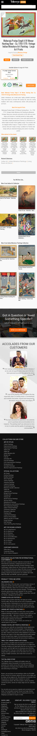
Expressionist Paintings (10, 446)
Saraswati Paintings (9, 486)
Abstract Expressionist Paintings (13, 468)
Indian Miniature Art (9, 453)
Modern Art (7, 455)
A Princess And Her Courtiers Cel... (7, 259)
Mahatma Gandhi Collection (11, 488)
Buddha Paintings (9, 477)
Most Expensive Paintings (11, 506)
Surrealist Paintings (9, 466)
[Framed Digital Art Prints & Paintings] (29, 625)
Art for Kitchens (8, 533)
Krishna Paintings (9, 475)
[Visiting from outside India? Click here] (11, 560)
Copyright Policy (5, 717)
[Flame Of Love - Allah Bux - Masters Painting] (26, 197)
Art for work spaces (9, 544)
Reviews (3, 711)
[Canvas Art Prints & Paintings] (23, 609)
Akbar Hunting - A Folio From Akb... (25, 299)
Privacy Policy (5, 719)
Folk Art (6, 457)
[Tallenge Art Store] (18, 2)
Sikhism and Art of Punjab (11, 518)
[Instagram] (32, 722)
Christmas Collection (10, 509)
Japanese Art (7, 491)
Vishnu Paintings (8, 480)
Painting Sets (7, 513)
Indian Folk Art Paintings (10, 507)
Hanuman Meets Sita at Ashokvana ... (24, 237)
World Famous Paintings (11, 498)
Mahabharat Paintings (10, 502)
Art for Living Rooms (10, 529)
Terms (3, 715)
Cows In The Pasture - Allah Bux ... (8, 198)
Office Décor (7, 549)
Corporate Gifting (9, 551)
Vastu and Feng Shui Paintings (12, 524)
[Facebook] (29, 722)
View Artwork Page (17, 55)
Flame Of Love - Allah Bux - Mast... (26, 210)
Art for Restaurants (9, 538)
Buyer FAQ (4, 710)
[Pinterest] (34, 722)
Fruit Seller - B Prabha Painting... (5, 228)
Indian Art (4, 161)
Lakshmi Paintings (9, 484)
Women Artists (8, 500)
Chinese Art (7, 497)
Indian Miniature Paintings (17, 161)
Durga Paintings (8, 520)
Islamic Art (7, 449)
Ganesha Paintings (9, 482)
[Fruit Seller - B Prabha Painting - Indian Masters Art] (8, 220)
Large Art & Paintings (10, 515)
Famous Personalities (10, 516)
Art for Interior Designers (11, 553)
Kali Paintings (7, 522)
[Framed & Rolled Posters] (20, 597)
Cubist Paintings (8, 444)
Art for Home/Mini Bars (10, 537)
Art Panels (7, 473)
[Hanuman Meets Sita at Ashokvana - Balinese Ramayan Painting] (26, 224)
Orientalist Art (8, 458)
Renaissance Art (8, 464)
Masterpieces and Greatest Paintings (14, 504)
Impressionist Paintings (10, 448)
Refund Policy (5, 713)
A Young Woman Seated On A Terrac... (25, 268)
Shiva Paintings (8, 479)
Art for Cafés (7, 542)
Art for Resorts (8, 540)
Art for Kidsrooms (9, 535)
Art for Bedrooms (9, 531)
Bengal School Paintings (10, 493)
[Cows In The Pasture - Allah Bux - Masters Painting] (8, 191)
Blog (2, 728)
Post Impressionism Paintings (12, 462)
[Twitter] (27, 722)
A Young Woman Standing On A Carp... (7, 297)
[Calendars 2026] (13, 582)
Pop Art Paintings (9, 460)
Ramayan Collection (9, 511)
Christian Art (7, 495)
